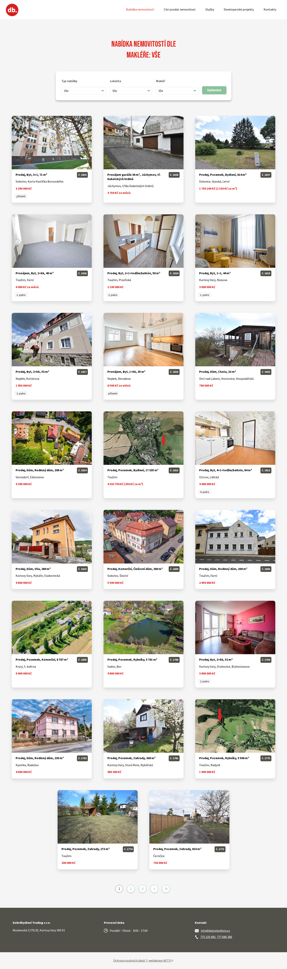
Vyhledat (214, 90)
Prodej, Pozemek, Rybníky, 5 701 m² (132, 659)
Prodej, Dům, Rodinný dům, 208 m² (40, 470)
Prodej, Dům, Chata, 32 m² (217, 372)
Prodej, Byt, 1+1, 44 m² (215, 273)
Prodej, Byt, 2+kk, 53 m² (32, 372)
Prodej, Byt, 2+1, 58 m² (133, 273)
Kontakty (270, 9)
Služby (209, 9)
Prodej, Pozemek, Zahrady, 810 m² (177, 849)
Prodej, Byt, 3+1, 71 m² (31, 175)
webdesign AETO (160, 960)
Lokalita (115, 81)
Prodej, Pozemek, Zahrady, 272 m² (86, 849)
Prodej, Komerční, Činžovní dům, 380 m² (135, 569)
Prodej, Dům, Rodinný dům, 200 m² (223, 569)
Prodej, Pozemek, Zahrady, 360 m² (131, 758)
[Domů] (12, 10)
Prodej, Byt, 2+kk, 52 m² (216, 659)
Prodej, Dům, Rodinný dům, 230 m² (40, 758)
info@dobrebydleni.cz (215, 931)
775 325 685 (208, 937)
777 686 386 (224, 937)
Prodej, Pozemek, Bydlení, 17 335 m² (132, 470)
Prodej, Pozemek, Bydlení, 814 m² (222, 175)
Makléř (160, 81)
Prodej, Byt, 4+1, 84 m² (225, 470)
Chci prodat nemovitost (180, 9)
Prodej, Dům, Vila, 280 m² (33, 569)
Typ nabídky (69, 81)
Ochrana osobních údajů (129, 960)
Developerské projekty (239, 9)
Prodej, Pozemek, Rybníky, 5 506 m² (224, 758)
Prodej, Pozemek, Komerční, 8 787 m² (42, 659)
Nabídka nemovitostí (140, 9)
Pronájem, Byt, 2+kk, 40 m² (34, 273)
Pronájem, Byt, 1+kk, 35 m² (126, 372)
